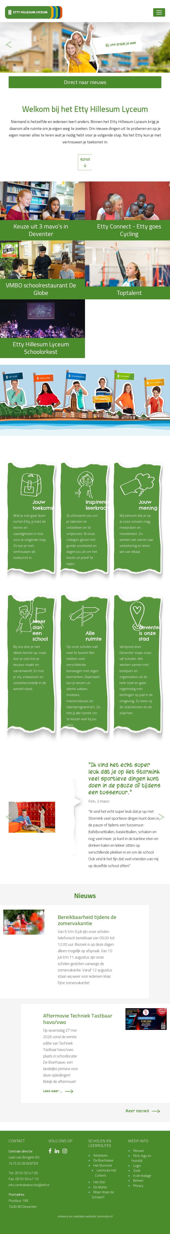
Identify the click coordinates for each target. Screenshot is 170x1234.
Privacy (138, 1152)
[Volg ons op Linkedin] (58, 1118)
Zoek (136, 1137)
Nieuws (138, 1117)
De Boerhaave (103, 1126)
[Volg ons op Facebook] (51, 1118)
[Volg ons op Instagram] (65, 1118)
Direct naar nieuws (85, 82)
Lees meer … (98, 832)
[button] (8, 45)
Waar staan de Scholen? (103, 1161)
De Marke (100, 1153)
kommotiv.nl (105, 1182)
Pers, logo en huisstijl (141, 1124)
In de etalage (142, 1142)
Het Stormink (102, 1132)
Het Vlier (99, 1148)
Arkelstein (100, 1122)
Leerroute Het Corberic (105, 1139)
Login (137, 1132)
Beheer (138, 1147)
